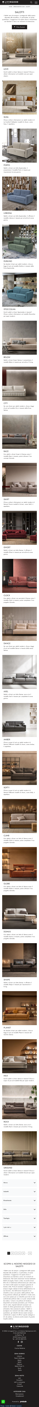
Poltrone (19, 1364)
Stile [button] (5, 1209)
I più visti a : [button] (8, 1227)
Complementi (20, 1396)
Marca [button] (6, 1183)
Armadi (19, 1384)
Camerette (20, 1386)
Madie (19, 1360)
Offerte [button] (6, 1236)
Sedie (20, 1370)
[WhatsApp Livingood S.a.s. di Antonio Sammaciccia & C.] (3, 1401)
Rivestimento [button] (7, 1200)
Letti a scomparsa (19, 1382)
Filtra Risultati (20, 27)
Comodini (19, 1380)
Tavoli (19, 1368)
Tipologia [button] (7, 1218)
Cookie (7, 1406)
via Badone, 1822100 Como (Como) (19, 1336)
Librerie (19, 1356)
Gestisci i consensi (16, 1406)
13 (30, 1253)
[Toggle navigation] (36, 2)
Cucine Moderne (20, 1348)
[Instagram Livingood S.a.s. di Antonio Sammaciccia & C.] (21, 1342)
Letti (19, 1378)
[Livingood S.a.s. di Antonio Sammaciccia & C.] (19, 1327)
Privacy (2, 1406)
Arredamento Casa (19, 6)
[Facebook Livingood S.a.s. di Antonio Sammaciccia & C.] (18, 1342)
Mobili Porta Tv (19, 1366)
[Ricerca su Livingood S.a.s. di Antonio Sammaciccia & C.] (31, 2)
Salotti (28, 6)
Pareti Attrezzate (19, 1358)
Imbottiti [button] (6, 1192)
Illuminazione (19, 1394)
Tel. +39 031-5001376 (19, 1339)
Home (10, 6)
